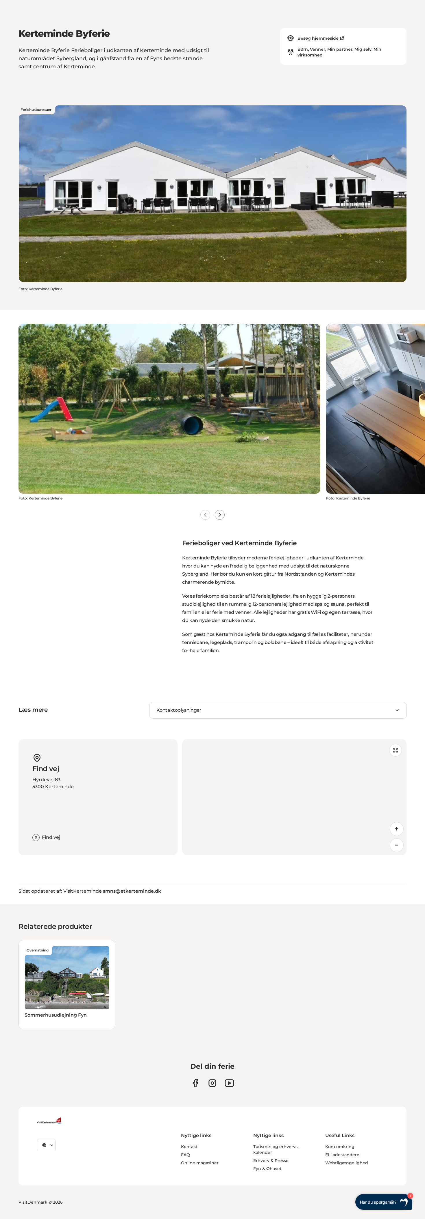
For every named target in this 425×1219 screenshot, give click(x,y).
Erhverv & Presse (271, 1160)
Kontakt (189, 1146)
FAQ (185, 1154)
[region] (294, 797)
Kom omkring (339, 1146)
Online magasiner (200, 1162)
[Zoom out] (397, 845)
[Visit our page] (195, 1083)
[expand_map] (395, 750)
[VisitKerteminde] (49, 1120)
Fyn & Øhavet (267, 1168)
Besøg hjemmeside (318, 38)
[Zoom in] (397, 829)
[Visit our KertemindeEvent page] (229, 1083)
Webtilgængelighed (346, 1162)
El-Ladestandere (342, 1154)
